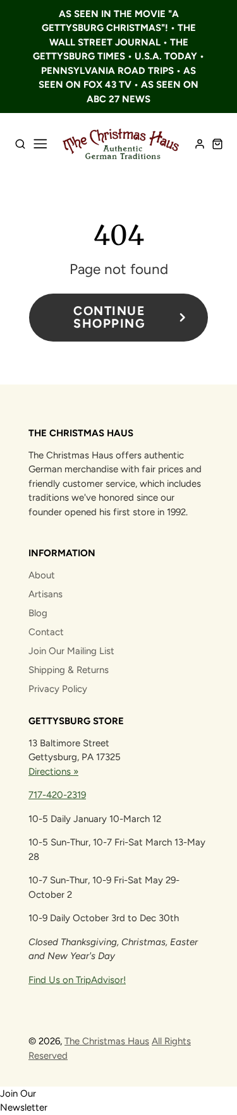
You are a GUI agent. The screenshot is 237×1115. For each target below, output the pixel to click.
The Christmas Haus (106, 1041)
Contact (46, 632)
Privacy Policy (57, 689)
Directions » (53, 771)
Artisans (45, 594)
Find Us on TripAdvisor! (77, 980)
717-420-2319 (57, 795)
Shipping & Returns (68, 670)
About (41, 575)
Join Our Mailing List (71, 651)
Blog (37, 613)
